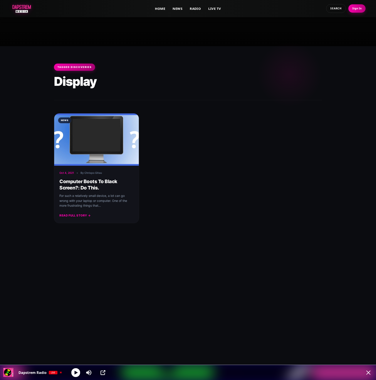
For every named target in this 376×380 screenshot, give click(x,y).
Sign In (357, 8)
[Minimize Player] (368, 372)
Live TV (214, 8)
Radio (195, 8)
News (177, 8)
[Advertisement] (188, 31)
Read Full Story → (75, 215)
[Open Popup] (103, 372)
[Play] (75, 372)
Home (160, 8)
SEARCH (336, 8)
